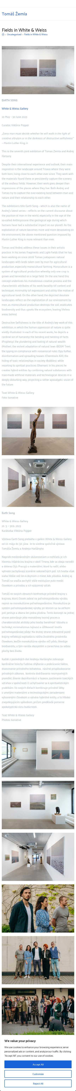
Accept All (38, 1064)
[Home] (3, 34)
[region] (38, 1063)
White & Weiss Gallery (15, 108)
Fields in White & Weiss (36, 34)
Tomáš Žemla (14, 13)
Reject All (38, 1083)
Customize (38, 1074)
